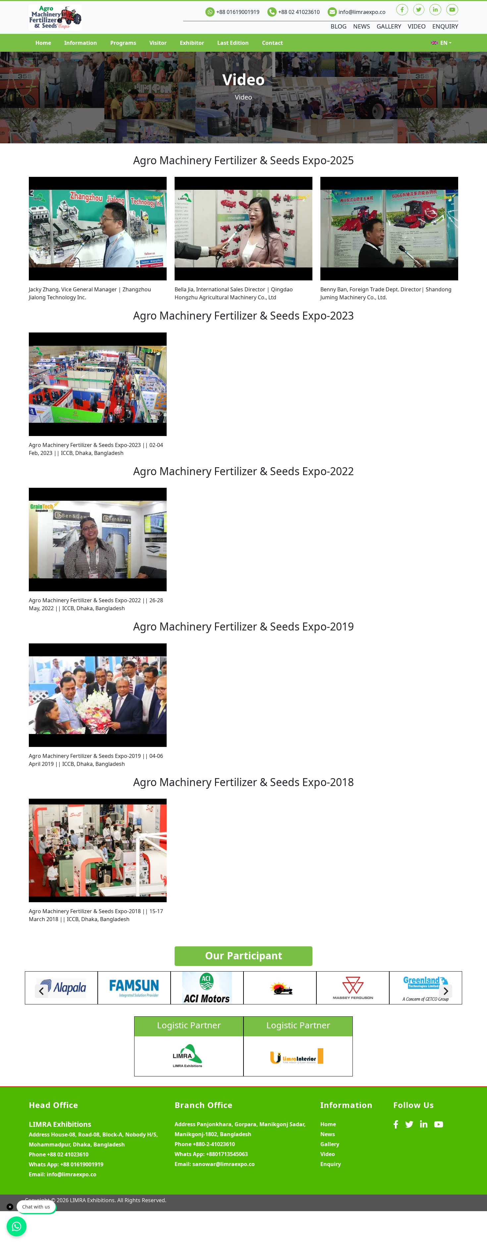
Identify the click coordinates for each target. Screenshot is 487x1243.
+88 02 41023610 (299, 12)
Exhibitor (192, 42)
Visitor (158, 42)
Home (43, 42)
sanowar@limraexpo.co (223, 1164)
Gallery (389, 26)
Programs (123, 42)
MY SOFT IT (444, 1200)
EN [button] (444, 42)
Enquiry (445, 26)
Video (417, 26)
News (361, 26)
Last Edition (233, 42)
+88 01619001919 (237, 12)
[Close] (10, 1207)
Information (80, 42)
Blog (339, 26)
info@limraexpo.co (362, 12)
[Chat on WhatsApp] (17, 1226)
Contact (272, 42)
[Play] (98, 229)
